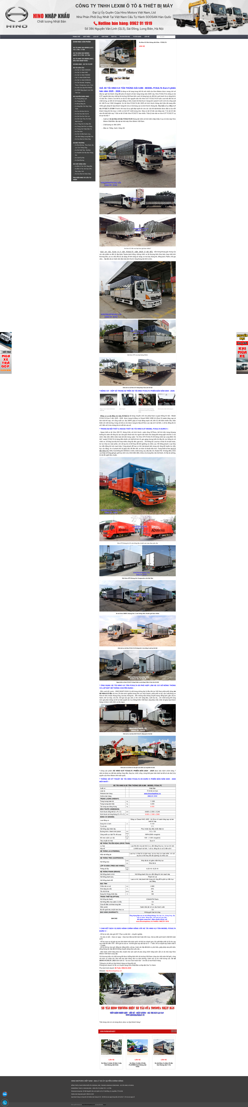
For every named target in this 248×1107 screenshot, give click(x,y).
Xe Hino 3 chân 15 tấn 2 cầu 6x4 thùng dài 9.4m (111, 1064)
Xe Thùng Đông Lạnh (81, 98)
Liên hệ (146, 36)
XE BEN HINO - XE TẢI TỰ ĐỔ (82, 64)
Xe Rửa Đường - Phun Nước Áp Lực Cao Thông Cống (84, 146)
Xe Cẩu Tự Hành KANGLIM (83, 80)
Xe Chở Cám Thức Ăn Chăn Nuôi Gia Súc (83, 120)
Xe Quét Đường (79, 160)
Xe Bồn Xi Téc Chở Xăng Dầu (83, 166)
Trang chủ (76, 36)
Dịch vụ (113, 36)
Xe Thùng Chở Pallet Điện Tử (83, 129)
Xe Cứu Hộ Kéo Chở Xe (82, 111)
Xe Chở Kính (78, 131)
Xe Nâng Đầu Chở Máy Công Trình (83, 108)
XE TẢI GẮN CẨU (78, 67)
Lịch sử (95, 36)
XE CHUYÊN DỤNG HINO (81, 96)
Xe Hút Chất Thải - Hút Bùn (82, 150)
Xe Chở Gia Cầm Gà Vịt (82, 114)
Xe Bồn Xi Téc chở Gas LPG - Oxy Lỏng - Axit (83, 170)
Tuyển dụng (137, 36)
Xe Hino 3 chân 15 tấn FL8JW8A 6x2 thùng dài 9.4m (137, 1064)
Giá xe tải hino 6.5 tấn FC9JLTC (117, 252)
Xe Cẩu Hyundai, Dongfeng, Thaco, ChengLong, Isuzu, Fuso (84, 84)
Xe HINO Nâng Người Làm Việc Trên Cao (84, 91)
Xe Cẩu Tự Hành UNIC (81, 72)
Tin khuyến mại (125, 36)
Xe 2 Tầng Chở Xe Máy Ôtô (83, 124)
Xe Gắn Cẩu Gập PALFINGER (83, 87)
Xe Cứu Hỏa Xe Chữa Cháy (83, 139)
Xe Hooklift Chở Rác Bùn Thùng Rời (84, 154)
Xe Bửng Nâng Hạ (80, 103)
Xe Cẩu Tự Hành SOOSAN (82, 70)
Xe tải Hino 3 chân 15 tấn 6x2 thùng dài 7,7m (164, 1064)
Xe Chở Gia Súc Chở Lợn (82, 116)
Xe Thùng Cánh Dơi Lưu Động (83, 126)
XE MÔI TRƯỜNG (78, 143)
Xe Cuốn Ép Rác (79, 157)
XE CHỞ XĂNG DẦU (79, 164)
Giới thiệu (86, 36)
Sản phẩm (105, 36)
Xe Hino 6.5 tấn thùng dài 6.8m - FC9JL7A (153, 42)
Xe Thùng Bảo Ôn (80, 101)
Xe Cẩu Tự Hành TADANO (82, 75)
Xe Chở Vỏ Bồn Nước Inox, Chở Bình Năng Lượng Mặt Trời (84, 135)
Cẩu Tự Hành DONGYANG (82, 77)
